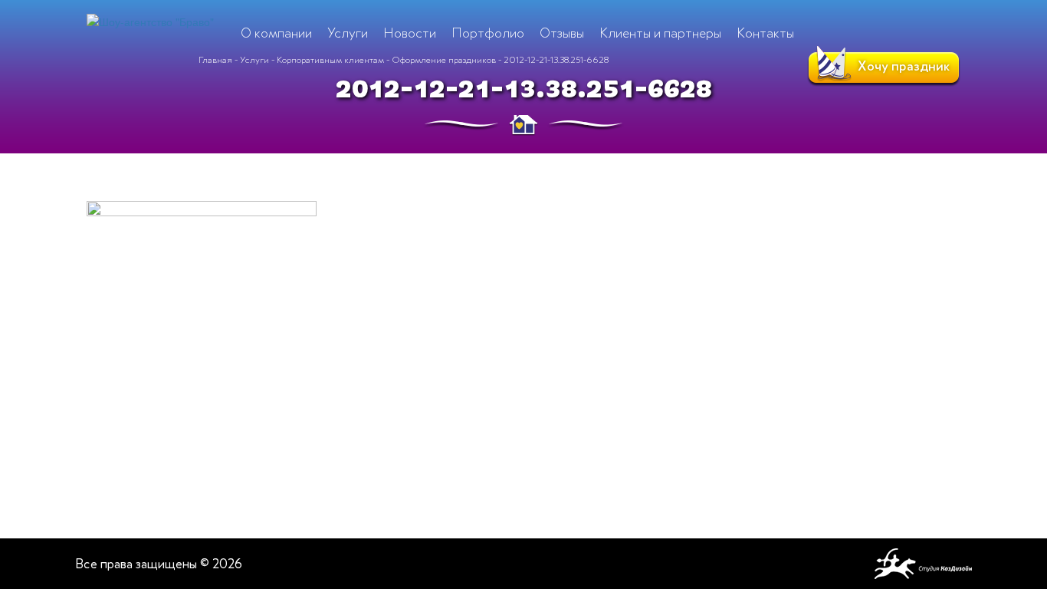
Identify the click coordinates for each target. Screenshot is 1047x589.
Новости (409, 33)
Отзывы (562, 33)
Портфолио (487, 33)
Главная (215, 59)
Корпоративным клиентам (330, 59)
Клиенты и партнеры (660, 33)
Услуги (254, 59)
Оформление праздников (444, 59)
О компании (276, 33)
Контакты (765, 33)
